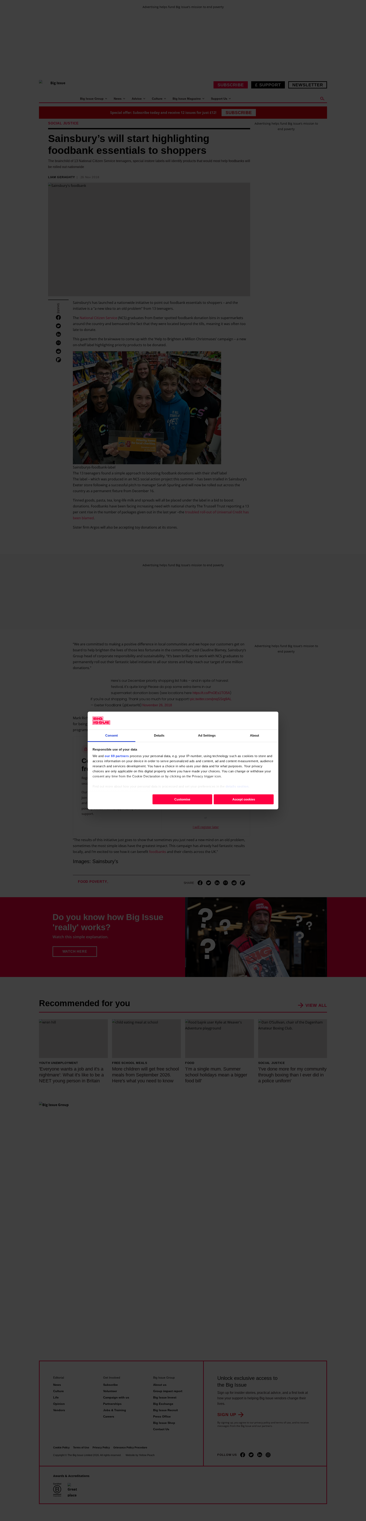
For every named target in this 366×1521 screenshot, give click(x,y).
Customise (182, 799)
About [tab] (254, 735)
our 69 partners (117, 756)
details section (237, 786)
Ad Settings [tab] (207, 735)
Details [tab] (159, 735)
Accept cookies (243, 799)
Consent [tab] (111, 735)
